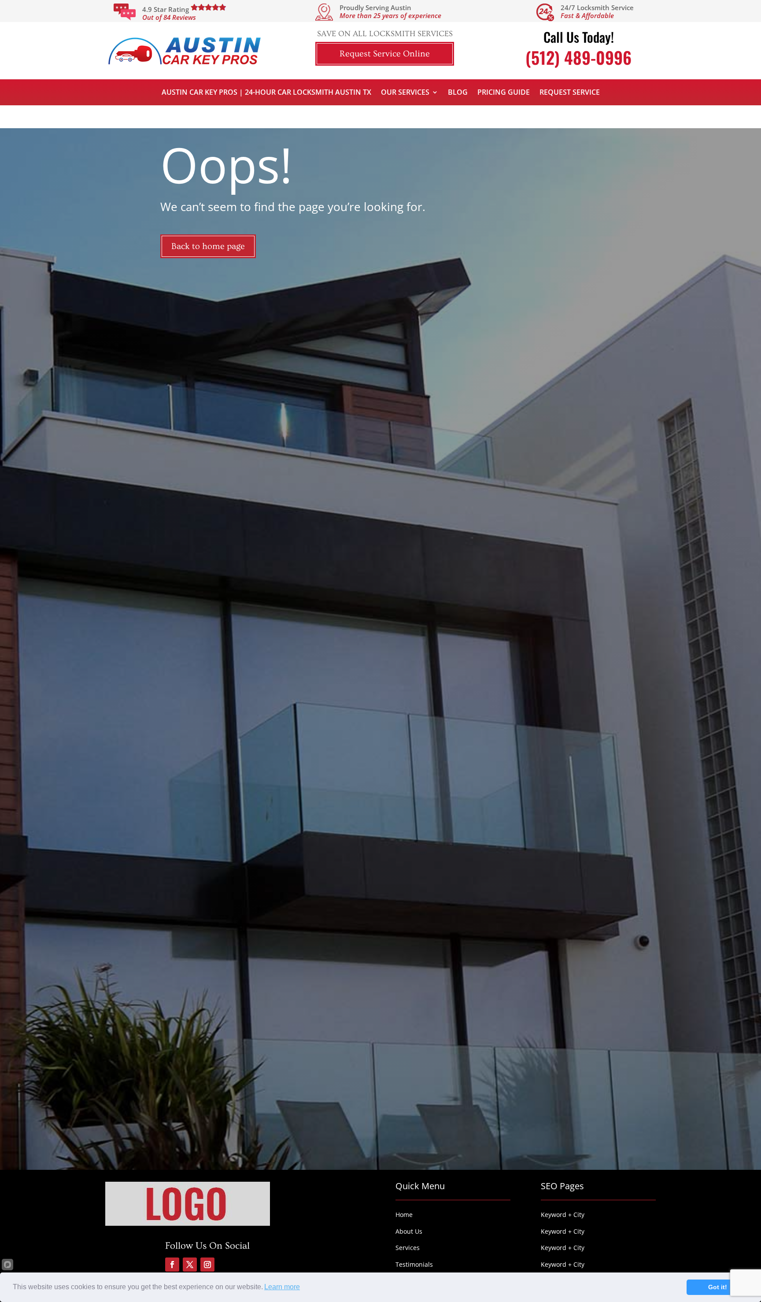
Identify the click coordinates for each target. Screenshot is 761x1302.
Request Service (569, 93)
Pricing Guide (503, 93)
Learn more (282, 1287)
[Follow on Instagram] (207, 1264)
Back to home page (208, 246)
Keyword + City (562, 1214)
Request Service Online (385, 54)
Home (404, 1214)
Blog (458, 93)
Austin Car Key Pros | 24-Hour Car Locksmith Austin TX (266, 93)
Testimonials (414, 1264)
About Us (408, 1231)
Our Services (405, 93)
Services (407, 1247)
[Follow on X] (190, 1264)
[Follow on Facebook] (172, 1264)
